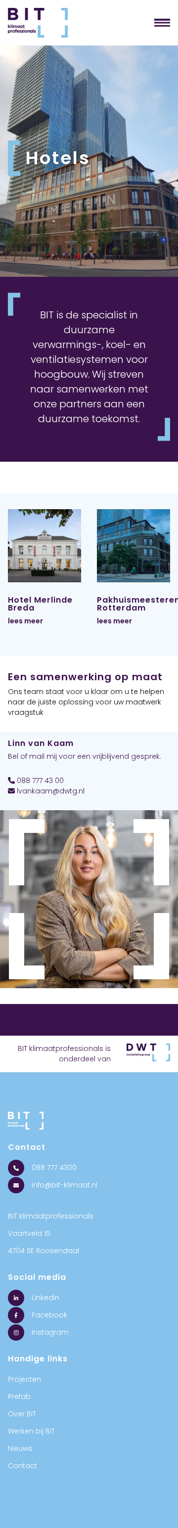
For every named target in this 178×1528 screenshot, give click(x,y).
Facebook (48, 1315)
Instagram (49, 1332)
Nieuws (20, 1448)
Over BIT (22, 1414)
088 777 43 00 (39, 781)
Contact (22, 1466)
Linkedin (44, 1298)
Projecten (24, 1379)
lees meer (25, 621)
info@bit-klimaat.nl (63, 1185)
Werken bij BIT (31, 1431)
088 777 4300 (53, 1168)
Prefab (19, 1396)
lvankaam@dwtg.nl (50, 791)
